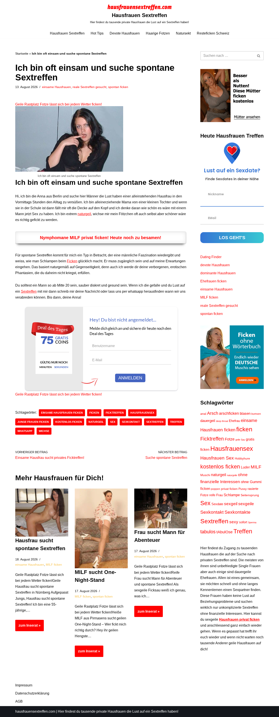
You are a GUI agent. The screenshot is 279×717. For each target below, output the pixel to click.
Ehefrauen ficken (213, 281)
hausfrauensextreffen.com (35, 711)
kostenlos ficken (68, 421)
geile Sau (240, 439)
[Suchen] (259, 55)
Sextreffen (29, 291)
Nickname (216, 194)
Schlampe (232, 495)
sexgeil (230, 503)
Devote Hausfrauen (125, 33)
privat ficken (229, 489)
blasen (245, 413)
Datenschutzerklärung (32, 693)
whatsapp (24, 431)
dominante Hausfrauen (218, 273)
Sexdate (217, 504)
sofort (243, 522)
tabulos (208, 531)
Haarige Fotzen (158, 33)
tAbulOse (224, 532)
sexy (233, 522)
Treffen (176, 421)
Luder (245, 467)
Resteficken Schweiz (213, 33)
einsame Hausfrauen (56, 87)
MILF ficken (54, 564)
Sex (112, 421)
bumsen (256, 413)
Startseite (21, 53)
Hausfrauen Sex (217, 458)
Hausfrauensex (142, 412)
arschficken (229, 413)
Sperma (252, 522)
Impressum (23, 685)
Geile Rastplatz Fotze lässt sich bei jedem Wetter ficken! (58, 104)
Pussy (242, 489)
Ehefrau (234, 421)
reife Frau (216, 495)
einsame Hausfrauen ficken (62, 412)
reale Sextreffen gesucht (89, 87)
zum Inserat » (28, 627)
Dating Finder (210, 257)
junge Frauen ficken (33, 421)
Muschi (205, 475)
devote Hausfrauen (215, 265)
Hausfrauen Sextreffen (67, 33)
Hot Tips (97, 33)
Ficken (72, 261)
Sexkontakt (131, 421)
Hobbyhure (242, 458)
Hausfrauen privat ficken (239, 619)
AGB (19, 701)
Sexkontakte (237, 512)
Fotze (230, 439)
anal (203, 413)
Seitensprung (250, 495)
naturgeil (84, 214)
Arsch (212, 413)
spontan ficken (118, 87)
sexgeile (246, 503)
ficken (94, 412)
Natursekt (183, 33)
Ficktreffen (115, 412)
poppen (215, 489)
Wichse (44, 431)
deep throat (222, 421)
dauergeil (207, 421)
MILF (256, 466)
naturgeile (232, 475)
